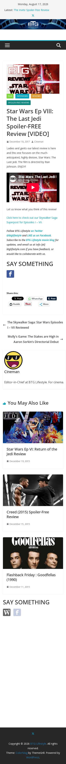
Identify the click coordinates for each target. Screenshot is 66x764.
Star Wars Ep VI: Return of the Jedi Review (32, 451)
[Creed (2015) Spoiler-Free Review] (33, 477)
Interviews (22, 96)
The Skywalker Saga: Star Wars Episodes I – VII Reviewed (35, 325)
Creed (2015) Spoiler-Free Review (28, 514)
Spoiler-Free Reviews (18, 102)
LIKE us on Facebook (39, 235)
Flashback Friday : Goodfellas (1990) (31, 577)
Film (10, 96)
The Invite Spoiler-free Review (31, 10)
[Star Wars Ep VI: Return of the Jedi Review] (33, 414)
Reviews (36, 96)
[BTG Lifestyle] (33, 22)
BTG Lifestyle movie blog (40, 240)
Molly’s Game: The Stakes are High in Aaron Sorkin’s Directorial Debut (33, 339)
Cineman (38, 141)
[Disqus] (33, 665)
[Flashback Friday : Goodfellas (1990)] (33, 540)
